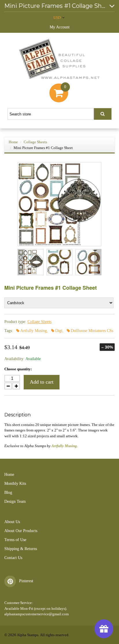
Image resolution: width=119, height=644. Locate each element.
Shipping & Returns (20, 549)
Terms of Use (15, 540)
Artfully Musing (64, 446)
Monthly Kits (15, 483)
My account (60, 27)
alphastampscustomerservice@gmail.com (36, 614)
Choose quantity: (18, 369)
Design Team (15, 501)
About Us (12, 522)
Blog (8, 492)
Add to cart (41, 382)
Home (13, 142)
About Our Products (20, 531)
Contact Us (13, 558)
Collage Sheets (35, 142)
